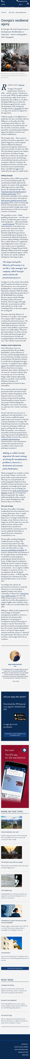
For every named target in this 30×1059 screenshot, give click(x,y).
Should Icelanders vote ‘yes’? (10, 832)
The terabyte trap (6, 890)
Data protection (21, 1049)
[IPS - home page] (5, 3)
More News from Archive (15, 968)
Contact (24, 1044)
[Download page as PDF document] (13, 643)
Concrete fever (5, 953)
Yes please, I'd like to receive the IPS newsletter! (15, 734)
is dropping (18, 108)
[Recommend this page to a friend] (9, 14)
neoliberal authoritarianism (10, 439)
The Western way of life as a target (12, 862)
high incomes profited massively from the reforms (14, 201)
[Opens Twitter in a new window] (2, 14)
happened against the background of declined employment (13, 192)
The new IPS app (6, 1015)
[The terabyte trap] (11, 882)
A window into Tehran (7, 985)
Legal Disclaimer (21, 1047)
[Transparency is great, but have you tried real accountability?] (11, 912)
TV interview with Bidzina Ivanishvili (12, 549)
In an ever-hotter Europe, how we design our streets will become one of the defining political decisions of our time (15, 958)
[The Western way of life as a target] (11, 854)
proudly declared (8, 224)
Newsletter (23, 1052)
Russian (21, 85)
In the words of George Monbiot (14, 491)
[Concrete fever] (11, 944)
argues (3, 365)
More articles (16, 681)
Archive (25, 1055)
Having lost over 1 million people (14, 594)
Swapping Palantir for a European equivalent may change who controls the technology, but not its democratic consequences (14, 896)
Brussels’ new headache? (9, 1000)
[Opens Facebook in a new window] (6, 14)
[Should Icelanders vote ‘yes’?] (11, 823)
